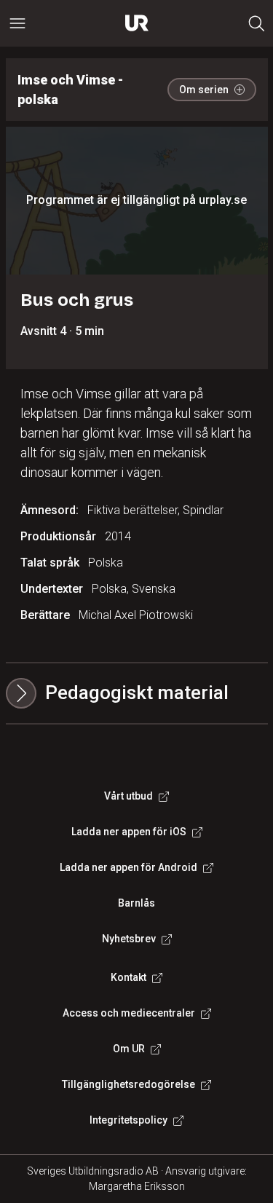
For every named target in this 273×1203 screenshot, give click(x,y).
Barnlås (136, 903)
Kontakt (128, 977)
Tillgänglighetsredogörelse (128, 1084)
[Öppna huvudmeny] (17, 23)
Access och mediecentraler (129, 1013)
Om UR (129, 1048)
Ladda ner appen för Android (128, 867)
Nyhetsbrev (129, 938)
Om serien (204, 89)
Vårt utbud (128, 796)
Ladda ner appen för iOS (128, 831)
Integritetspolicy (128, 1120)
